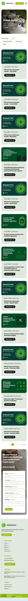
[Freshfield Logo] (7, 2)
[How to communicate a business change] (14, 314)
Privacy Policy (7, 586)
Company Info (7, 584)
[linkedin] (14, 534)
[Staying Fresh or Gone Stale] (14, 50)
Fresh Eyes (14, 67)
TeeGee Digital (19, 596)
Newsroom (6, 551)
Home (5, 543)
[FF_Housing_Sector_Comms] (14, 247)
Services (6, 547)
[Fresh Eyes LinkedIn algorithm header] (14, 214)
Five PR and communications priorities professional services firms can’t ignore (14, 169)
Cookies (6, 588)
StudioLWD (9, 596)
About (5, 545)
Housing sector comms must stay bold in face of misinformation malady (14, 268)
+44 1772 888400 (8, 558)
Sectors (6, 549)
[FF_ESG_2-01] (14, 379)
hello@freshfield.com (9, 560)
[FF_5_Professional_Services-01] (14, 148)
